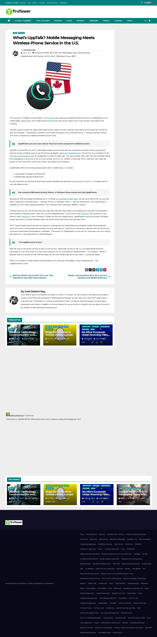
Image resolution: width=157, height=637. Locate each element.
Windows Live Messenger (103, 627)
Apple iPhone (103, 539)
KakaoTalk (116, 564)
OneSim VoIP (92, 583)
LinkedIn (84, 304)
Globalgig (137, 554)
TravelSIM (95, 326)
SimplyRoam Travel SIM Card (133, 588)
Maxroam (120, 568)
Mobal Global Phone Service (89, 573)
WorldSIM (85, 329)
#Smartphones (84, 53)
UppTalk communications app (22, 156)
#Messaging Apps (69, 53)
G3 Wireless (131, 549)
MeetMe (127, 568)
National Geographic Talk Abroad (134, 578)
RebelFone (144, 583)
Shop (129, 21)
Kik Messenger (147, 564)
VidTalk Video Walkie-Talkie (89, 613)
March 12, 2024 (17, 498)
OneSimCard (102, 583)
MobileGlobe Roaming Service (90, 578)
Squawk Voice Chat (118, 593)
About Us (102, 534)
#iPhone (58, 53)
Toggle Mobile (102, 603)
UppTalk (21, 33)
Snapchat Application (87, 593)
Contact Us (129, 544)
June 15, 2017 (89, 498)
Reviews (80, 21)
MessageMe (136, 568)
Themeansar (49, 583)
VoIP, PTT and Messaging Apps (90, 618)
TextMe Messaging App (88, 603)
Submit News (131, 593)
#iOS (52, 53)
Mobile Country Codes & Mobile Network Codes (117, 573)
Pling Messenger (133, 583)
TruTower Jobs (99, 608)
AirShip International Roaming (136, 534)
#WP (74, 56)
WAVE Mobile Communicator (110, 623)
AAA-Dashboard (91, 534)
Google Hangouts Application (109, 559)
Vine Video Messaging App (110, 613)
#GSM (46, 53)
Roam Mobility (91, 588)
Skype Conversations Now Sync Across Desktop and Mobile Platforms (87, 276)
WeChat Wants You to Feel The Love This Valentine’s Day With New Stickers (33, 276)
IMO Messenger (85, 564)
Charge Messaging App (88, 544)
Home (82, 534)
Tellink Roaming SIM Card (107, 598)
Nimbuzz (83, 583)
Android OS (84, 539)
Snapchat (85, 214)
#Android (39, 53)
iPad (29, 3)
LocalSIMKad (89, 568)
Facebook (26, 216)
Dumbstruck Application (88, 549)
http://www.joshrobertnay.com (44, 307)
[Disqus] (59, 379)
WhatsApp (136, 488)
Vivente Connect (126, 613)
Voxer (149, 618)
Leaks (69, 21)
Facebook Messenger (112, 549)
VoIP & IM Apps (43, 21)
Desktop (42, 3)
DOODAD (138, 544)
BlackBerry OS (132, 539)
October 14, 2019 (55, 498)
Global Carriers (23, 21)
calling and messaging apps (70, 153)
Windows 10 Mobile (86, 627)
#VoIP (52, 56)
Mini (144, 568)
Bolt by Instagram (144, 539)
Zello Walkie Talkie (104, 632)
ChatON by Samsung (105, 544)
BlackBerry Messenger (117, 539)
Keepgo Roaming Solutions (131, 564)
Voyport (96, 623)
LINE (81, 568)
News (15, 33)
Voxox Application (86, 623)
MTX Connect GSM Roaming (111, 578)
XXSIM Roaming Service (88, 632)
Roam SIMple (102, 588)
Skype (147, 588)
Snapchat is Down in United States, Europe (59, 333)
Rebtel (82, 588)
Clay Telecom (118, 544)
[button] (146, 21)
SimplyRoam (86, 326)
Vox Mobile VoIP (120, 618)
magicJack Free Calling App (105, 568)
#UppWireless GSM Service (32, 56)
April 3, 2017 (126, 498)
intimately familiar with (68, 199)
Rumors (58, 21)
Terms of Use (133, 598)
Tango (140, 593)
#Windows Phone (63, 56)
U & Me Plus (110, 608)
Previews (93, 21)
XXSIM (92, 329)
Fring (123, 549)
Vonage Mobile (108, 618)
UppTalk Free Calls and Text (125, 608)
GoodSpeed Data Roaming (89, 559)
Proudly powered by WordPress (16, 583)
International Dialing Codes (102, 564)
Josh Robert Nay (29, 50)
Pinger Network (120, 583)
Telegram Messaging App (88, 598)
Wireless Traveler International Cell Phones (128, 627)
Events (100, 549)
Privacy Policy (117, 632)
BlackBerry (63, 3)
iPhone (35, 3)
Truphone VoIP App (139, 603)
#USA (46, 56)
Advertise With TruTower (115, 534)
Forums (118, 21)
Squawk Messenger (103, 593)
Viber (139, 608)
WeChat (125, 623)
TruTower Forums (86, 608)
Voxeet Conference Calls (136, 618)
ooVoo (111, 583)
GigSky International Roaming (90, 554)
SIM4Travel (117, 588)
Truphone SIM (105, 326)
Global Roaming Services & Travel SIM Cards (117, 554)
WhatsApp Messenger (137, 623)
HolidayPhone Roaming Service (132, 559)
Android (22, 3)
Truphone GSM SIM (124, 603)
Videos (106, 21)
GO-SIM (144, 554)
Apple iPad (93, 539)
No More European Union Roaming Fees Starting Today (95, 335)
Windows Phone (52, 3)
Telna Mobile (122, 598)
